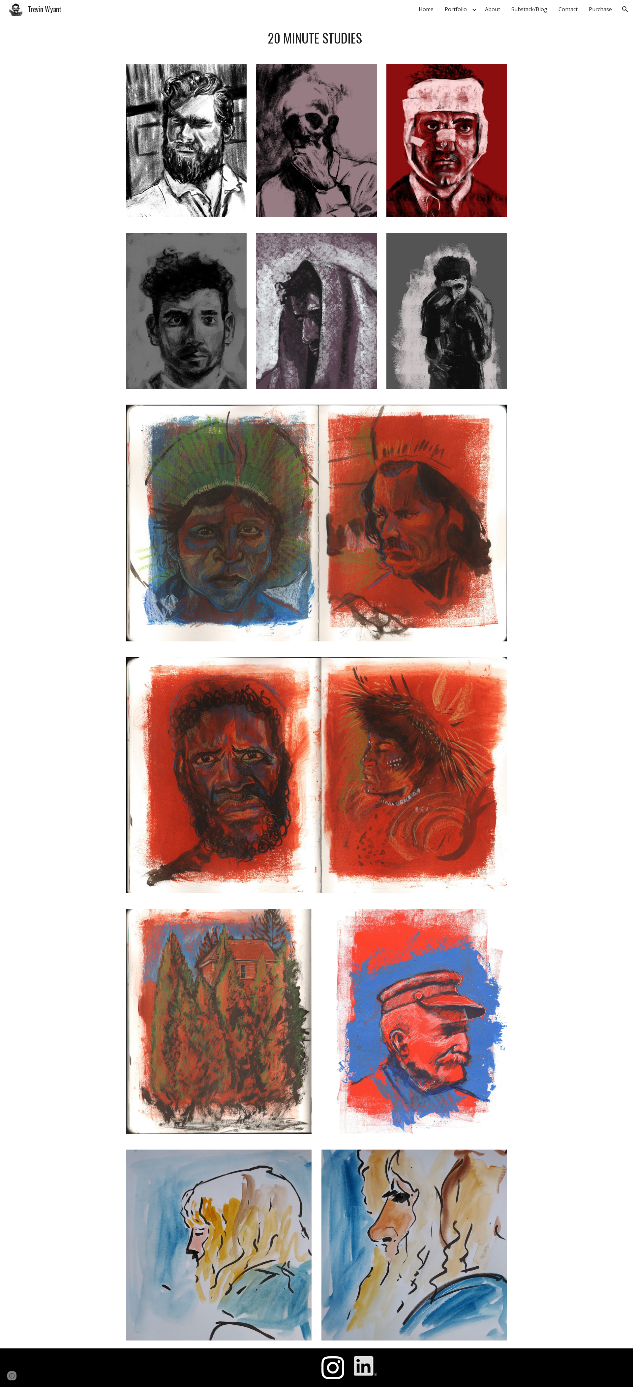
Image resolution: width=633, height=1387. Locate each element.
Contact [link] (568, 9)
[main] (316, 38)
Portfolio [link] (456, 9)
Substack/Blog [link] (529, 9)
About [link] (492, 9)
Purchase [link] (600, 9)
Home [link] (426, 9)
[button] (625, 9)
